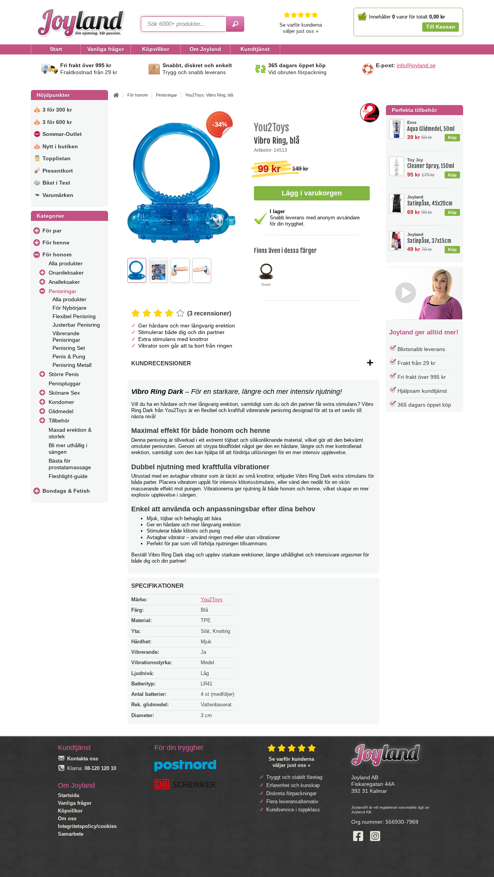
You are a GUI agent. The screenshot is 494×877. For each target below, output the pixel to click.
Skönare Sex (64, 393)
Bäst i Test (56, 183)
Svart (266, 284)
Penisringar (62, 291)
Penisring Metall (71, 365)
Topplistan (56, 158)
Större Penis (64, 374)
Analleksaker (64, 282)
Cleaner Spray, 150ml (430, 164)
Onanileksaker (66, 273)
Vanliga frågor (74, 803)
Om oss (67, 818)
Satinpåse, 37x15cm (429, 238)
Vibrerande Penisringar (66, 336)
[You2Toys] (369, 121)
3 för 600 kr (57, 122)
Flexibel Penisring (74, 316)
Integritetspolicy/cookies (87, 826)
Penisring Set (68, 348)
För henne (55, 242)
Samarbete (70, 834)
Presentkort (57, 171)
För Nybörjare (69, 308)
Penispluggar (65, 383)
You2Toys (212, 599)
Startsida (68, 795)
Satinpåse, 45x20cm (429, 201)
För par (51, 230)
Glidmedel (61, 411)
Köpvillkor (70, 811)
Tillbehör (59, 420)
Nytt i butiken (60, 146)
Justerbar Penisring (76, 325)
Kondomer (61, 402)
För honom (56, 254)
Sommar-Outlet (62, 134)
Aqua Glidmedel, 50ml (431, 126)
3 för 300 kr (57, 110)
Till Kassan (440, 27)
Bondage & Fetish (66, 491)
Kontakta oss (82, 759)
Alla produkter (66, 263)
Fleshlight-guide (68, 476)
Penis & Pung (68, 356)
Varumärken (57, 195)
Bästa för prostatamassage (70, 464)
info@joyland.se (416, 65)
